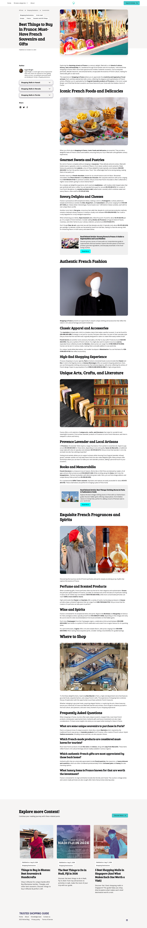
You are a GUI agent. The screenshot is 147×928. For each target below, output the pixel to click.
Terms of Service (47, 919)
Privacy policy (35, 919)
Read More (85, 251)
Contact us (46, 917)
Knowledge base (36, 917)
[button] (21, 3)
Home (9, 3)
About (32, 3)
